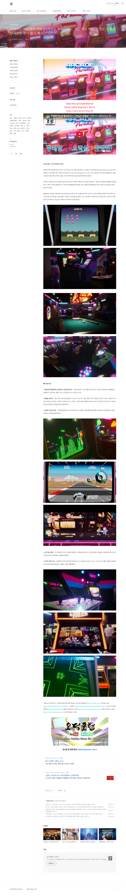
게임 (21, 126)
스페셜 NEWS (56, 11)
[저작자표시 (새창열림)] (65, 790)
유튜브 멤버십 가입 (31, 889)
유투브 (20, 153)
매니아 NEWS (41, 11)
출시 (11, 118)
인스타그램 (16, 153)
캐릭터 (11, 126)
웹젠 (11, 133)
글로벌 (24, 120)
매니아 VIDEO (26, 11)
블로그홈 (13, 11)
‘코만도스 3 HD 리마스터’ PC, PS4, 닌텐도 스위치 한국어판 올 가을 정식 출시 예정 (69, 804)
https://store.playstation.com (89, 709)
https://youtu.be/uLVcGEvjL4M (79, 110)
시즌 (14, 131)
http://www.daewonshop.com (55, 772)
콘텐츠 (18, 131)
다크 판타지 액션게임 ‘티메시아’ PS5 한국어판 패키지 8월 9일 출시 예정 (66, 816)
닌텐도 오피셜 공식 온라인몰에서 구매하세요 (62, 775)
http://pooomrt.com (52, 758)
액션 (29, 120)
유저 (14, 128)
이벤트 (15, 118)
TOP (114, 890)
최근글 (12, 93)
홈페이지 (23, 128)
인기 (17, 123)
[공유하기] (51, 790)
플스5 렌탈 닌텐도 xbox (54, 761)
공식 (24, 118)
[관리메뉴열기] (122, 3)
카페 (27, 128)
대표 (14, 133)
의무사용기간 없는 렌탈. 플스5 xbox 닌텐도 (59, 763)
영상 (11, 128)
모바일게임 (22, 123)
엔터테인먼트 (13, 120)
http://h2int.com (94, 703)
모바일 (27, 131)
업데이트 (17, 126)
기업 (28, 123)
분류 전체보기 (14, 61)
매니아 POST (71, 11)
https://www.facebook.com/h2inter (56, 706)
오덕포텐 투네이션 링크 (16, 889)
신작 (23, 131)
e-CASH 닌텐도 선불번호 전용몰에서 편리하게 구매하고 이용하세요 (67, 778)
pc (24, 126)
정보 (28, 126)
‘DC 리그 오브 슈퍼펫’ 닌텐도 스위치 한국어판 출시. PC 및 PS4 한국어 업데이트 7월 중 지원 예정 (73, 807)
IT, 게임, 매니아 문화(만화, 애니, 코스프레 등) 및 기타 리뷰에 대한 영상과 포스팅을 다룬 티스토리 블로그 (77, 859)
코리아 (20, 118)
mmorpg (12, 123)
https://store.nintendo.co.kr (53, 712)
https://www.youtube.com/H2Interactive (90, 706)
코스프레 (28, 118)
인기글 (18, 93)
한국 (11, 131)
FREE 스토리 (86, 11)
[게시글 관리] (53, 790)
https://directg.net (55, 709)
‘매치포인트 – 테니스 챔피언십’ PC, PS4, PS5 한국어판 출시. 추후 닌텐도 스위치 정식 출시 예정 (73, 814)
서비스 (20, 120)
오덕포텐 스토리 (53, 856)
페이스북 (11, 153)
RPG (18, 128)
